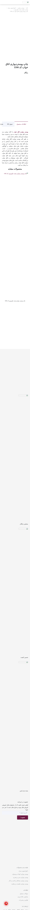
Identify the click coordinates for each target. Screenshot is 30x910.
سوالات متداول (24, 893)
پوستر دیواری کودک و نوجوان (20, 874)
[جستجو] (19, 2)
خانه (27, 8)
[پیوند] (25, 2)
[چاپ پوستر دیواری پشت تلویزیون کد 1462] (15, 173)
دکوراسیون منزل (12, 8)
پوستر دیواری (21, 8)
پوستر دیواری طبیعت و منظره (20, 884)
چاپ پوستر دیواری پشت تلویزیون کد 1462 (15, 301)
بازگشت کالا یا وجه (23, 897)
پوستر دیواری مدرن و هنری (20, 877)
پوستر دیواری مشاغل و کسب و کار (18, 880)
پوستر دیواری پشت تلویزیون (21, 9)
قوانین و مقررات (23, 900)
